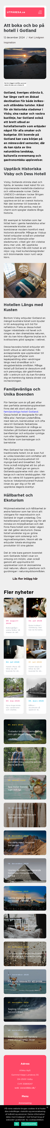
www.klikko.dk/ (28, 1088)
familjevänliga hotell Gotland (21, 411)
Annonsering (25, 1103)
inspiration (10, 42)
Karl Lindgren (36, 37)
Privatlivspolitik (29, 1124)
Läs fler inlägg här (25, 578)
